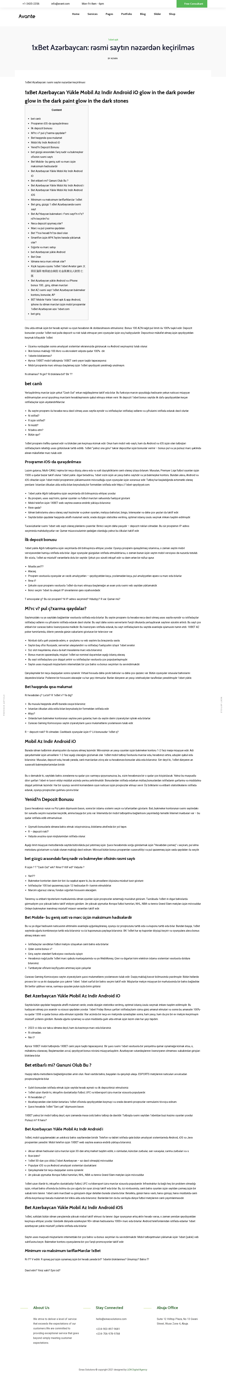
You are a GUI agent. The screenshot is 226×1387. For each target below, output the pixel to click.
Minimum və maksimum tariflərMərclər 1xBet (56, 199)
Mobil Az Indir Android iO (45, 142)
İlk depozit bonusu (41, 128)
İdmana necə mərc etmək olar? (48, 261)
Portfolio (126, 14)
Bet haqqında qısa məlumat (46, 137)
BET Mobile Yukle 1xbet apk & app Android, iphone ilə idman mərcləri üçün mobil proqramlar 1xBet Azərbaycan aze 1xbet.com (58, 304)
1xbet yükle (184, 677)
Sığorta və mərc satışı (43, 247)
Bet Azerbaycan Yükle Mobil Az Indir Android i (57, 185)
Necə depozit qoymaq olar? (47, 223)
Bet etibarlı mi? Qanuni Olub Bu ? (49, 180)
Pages (109, 14)
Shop (172, 14)
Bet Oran (36, 256)
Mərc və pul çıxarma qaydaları (48, 228)
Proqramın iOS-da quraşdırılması (49, 123)
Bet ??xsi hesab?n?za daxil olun (49, 233)
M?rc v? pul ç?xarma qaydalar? (48, 133)
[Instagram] (119, 1362)
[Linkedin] (110, 1362)
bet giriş (35, 313)
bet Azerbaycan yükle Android (48, 252)
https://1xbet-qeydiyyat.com (133, 484)
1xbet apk (113, 39)
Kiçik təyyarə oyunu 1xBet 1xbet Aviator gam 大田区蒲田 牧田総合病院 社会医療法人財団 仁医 (58, 271)
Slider (157, 14)
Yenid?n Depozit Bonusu (45, 147)
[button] (192, 4)
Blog (143, 14)
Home (75, 14)
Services (93, 14)
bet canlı (36, 118)
